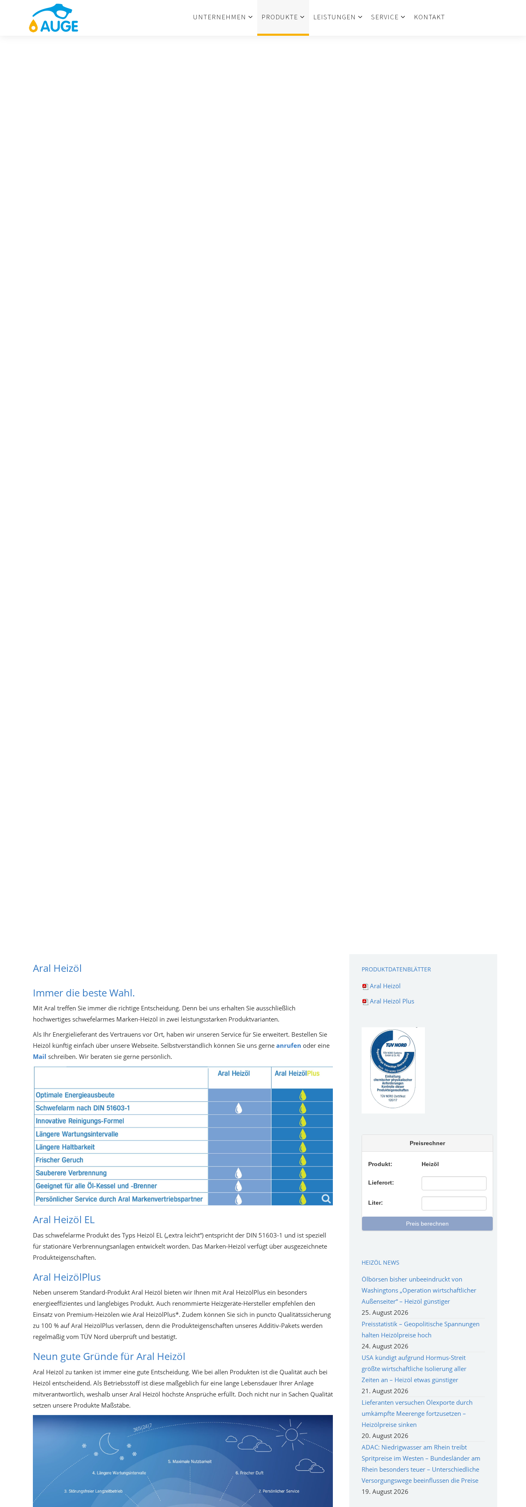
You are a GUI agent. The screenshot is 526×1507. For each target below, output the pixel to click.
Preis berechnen (427, 1223)
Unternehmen (219, 16)
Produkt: (380, 1164)
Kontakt (429, 16)
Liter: (375, 1202)
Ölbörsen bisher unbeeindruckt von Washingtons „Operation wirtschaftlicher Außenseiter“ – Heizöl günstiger (419, 1290)
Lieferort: (381, 1182)
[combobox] (454, 1183)
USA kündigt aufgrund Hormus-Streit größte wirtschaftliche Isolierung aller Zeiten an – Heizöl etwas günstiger (414, 1368)
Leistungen (334, 16)
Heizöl (430, 1164)
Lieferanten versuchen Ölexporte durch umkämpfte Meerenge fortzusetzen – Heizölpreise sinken (417, 1413)
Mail (39, 1056)
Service (385, 16)
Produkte (279, 16)
